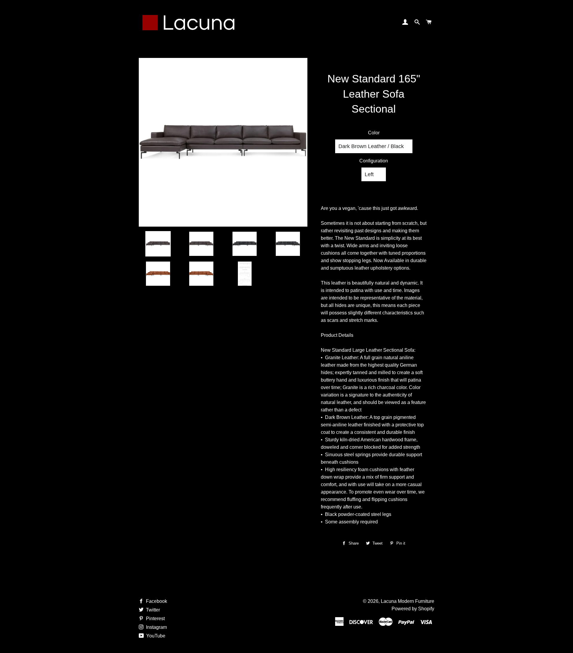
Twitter (152, 609)
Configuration (373, 160)
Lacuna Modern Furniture (407, 601)
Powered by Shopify (413, 608)
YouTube (155, 635)
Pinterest (155, 618)
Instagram (156, 627)
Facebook (156, 601)
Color (374, 132)
